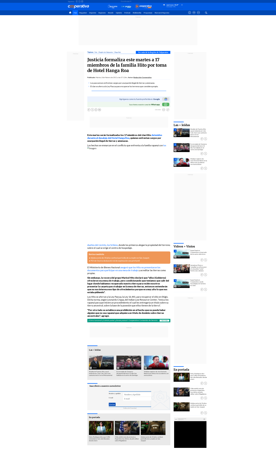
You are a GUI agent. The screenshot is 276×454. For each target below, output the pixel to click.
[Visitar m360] (194, 14)
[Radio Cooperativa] (143, 6)
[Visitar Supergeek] (198, 14)
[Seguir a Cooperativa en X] (79, 1)
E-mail (111, 398)
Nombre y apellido (115, 393)
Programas (148, 13)
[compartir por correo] (163, 109)
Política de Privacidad (129, 408)
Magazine (83, 13)
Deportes (92, 13)
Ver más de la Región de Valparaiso (153, 52)
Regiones (102, 13)
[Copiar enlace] (167, 109)
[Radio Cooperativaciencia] (126, 6)
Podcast (127, 13)
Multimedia (137, 13)
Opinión (119, 13)
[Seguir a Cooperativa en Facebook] (77, 1)
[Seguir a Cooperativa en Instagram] (82, 1)
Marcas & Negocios (162, 13)
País (75, 13)
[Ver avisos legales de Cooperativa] (189, 14)
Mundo (110, 13)
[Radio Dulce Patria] (112, 7)
